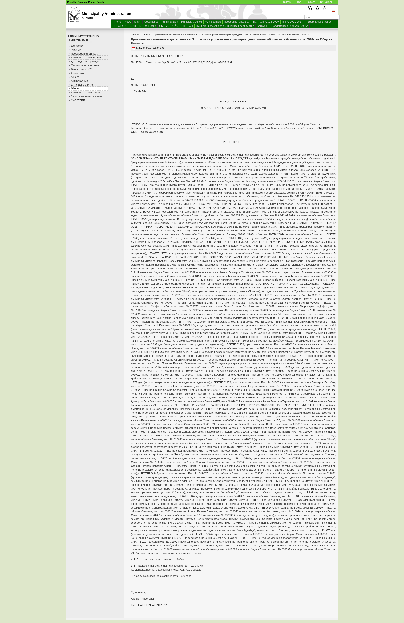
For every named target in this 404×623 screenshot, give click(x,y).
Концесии (150, 25)
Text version (326, 2)
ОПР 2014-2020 (269, 21)
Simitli (137, 21)
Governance (151, 21)
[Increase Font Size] (310, 9)
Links (298, 2)
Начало (135, 34)
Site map (286, 2)
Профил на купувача (236, 21)
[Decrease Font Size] (324, 9)
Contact (311, 2)
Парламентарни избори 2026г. (289, 25)
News (128, 21)
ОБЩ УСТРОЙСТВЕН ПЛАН (176, 25)
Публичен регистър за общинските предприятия (225, 25)
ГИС (254, 21)
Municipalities (213, 21)
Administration (170, 21)
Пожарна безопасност (319, 21)
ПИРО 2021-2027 (292, 21)
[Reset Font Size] (317, 9)
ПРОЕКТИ (120, 25)
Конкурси (262, 25)
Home (117, 21)
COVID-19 (135, 25)
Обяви (146, 34)
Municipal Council (191, 21)
